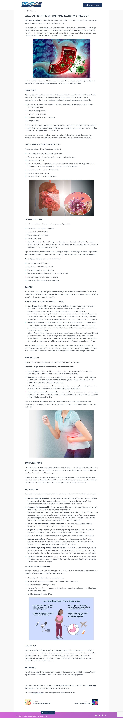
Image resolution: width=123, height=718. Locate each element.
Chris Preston (31, 11)
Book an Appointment (92, 5)
